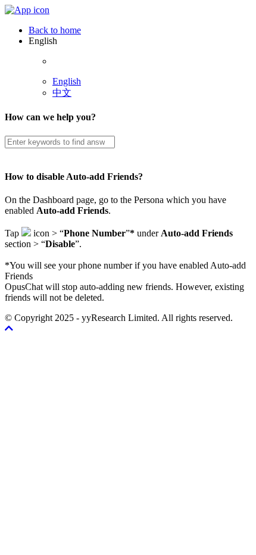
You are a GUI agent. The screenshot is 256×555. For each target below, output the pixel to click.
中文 (61, 93)
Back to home (55, 30)
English (66, 81)
